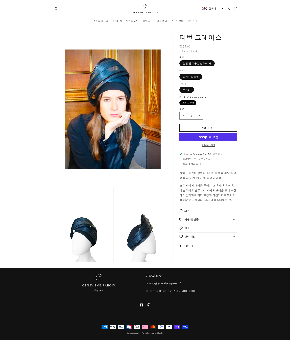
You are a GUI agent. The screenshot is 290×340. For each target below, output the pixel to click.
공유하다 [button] (188, 245)
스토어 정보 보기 (192, 163)
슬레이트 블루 (191, 76)
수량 (181, 108)
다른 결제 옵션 (208, 145)
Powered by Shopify (155, 333)
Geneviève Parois (140, 333)
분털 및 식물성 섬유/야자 (197, 63)
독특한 (186, 89)
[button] (56, 8)
